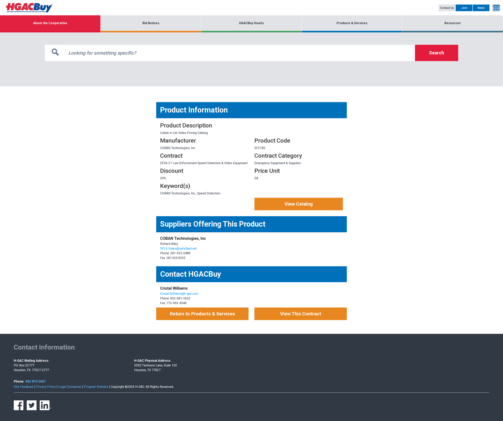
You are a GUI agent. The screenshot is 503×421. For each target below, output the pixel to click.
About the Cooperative (50, 23)
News (481, 7)
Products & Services (352, 23)
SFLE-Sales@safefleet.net (178, 248)
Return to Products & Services (202, 314)
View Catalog (299, 204)
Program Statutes (96, 387)
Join (464, 7)
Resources (452, 23)
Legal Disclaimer (70, 387)
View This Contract (300, 314)
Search (436, 53)
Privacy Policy (46, 387)
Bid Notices (150, 23)
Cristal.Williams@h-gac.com (179, 294)
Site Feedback (24, 387)
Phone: (19, 381)
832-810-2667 (36, 381)
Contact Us (447, 7)
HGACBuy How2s (251, 23)
